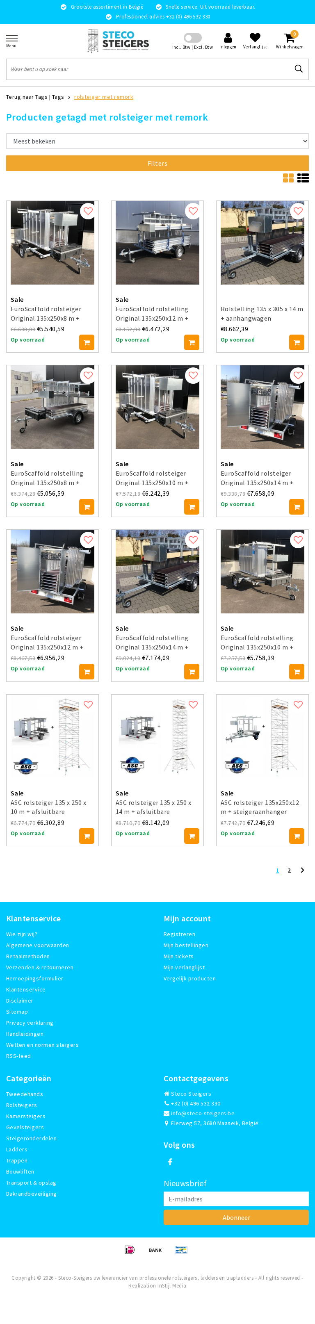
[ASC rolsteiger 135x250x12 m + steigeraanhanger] (262, 736)
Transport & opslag (31, 1182)
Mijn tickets (179, 956)
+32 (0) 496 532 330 (195, 1103)
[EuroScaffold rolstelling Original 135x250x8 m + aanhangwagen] (52, 407)
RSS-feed (18, 1056)
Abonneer (236, 1217)
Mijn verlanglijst (184, 967)
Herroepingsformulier (35, 978)
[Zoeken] (299, 69)
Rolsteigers (21, 1105)
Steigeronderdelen (31, 1138)
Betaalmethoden (28, 956)
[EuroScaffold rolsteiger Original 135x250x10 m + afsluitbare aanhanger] (157, 407)
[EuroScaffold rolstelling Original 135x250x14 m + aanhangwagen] (157, 571)
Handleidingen (24, 1033)
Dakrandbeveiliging (31, 1193)
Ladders (16, 1149)
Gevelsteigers (25, 1127)
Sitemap (17, 1011)
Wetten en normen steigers (42, 1044)
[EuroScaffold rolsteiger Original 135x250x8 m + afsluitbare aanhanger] (52, 243)
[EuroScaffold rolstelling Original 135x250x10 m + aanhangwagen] (262, 571)
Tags (58, 96)
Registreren (179, 934)
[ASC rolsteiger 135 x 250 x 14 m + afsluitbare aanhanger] (157, 736)
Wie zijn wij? (21, 934)
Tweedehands (24, 1094)
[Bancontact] (183, 1253)
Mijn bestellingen (186, 945)
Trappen (16, 1160)
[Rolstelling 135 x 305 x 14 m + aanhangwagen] (262, 243)
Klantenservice (26, 989)
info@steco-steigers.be (203, 1113)
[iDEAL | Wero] (132, 1253)
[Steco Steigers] (118, 41)
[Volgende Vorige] (302, 873)
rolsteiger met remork (103, 96)
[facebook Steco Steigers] (170, 1162)
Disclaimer (20, 1000)
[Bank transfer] (158, 1253)
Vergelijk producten (190, 978)
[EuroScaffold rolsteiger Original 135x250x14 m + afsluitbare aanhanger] (262, 407)
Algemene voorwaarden (37, 945)
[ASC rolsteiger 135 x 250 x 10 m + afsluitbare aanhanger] (52, 736)
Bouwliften (20, 1171)
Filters (157, 163)
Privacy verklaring (30, 1022)
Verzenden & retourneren (39, 967)
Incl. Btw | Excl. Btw (192, 47)
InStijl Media (172, 1285)
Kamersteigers (26, 1116)
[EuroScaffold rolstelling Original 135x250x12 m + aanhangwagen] (157, 243)
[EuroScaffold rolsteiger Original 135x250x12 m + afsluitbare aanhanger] (52, 571)
